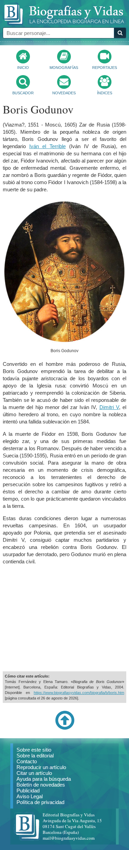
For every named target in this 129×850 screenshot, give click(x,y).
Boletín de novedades (41, 785)
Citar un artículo (34, 773)
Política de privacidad (40, 802)
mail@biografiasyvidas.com (69, 838)
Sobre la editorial (35, 755)
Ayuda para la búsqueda (44, 779)
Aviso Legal (30, 796)
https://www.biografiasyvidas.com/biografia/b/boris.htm (79, 693)
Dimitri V (109, 407)
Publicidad (28, 790)
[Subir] (64, 728)
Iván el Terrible (47, 146)
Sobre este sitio (34, 750)
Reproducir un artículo (41, 767)
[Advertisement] (64, 618)
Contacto (27, 761)
